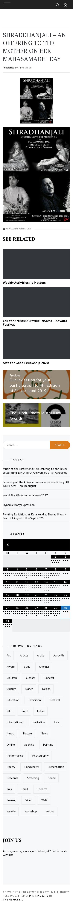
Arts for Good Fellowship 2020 (26, 363)
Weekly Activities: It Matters (24, 282)
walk (44, 800)
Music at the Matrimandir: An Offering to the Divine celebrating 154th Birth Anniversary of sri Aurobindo (35, 470)
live (56, 722)
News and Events (16, 228)
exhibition (34, 700)
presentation (56, 767)
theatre (42, 789)
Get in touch (59, 851)
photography (40, 755)
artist (40, 655)
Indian (41, 711)
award (11, 666)
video (28, 800)
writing (50, 811)
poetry (11, 767)
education (13, 700)
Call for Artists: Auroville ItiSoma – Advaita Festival (35, 323)
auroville (59, 655)
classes (31, 678)
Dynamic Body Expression (19, 505)
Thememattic (13, 899)
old (29, 228)
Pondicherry (31, 767)
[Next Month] (65, 545)
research (12, 778)
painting (48, 744)
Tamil (24, 789)
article (24, 655)
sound (52, 778)
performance (15, 755)
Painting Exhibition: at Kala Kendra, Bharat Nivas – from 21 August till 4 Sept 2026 (34, 516)
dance (29, 689)
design (46, 689)
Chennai (44, 666)
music (10, 733)
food (25, 711)
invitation (39, 722)
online (11, 744)
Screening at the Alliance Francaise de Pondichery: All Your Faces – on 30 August (36, 484)
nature (27, 733)
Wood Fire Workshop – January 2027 (25, 495)
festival (55, 700)
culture (11, 689)
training (11, 800)
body (27, 666)
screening (33, 778)
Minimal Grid (38, 895)
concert (49, 678)
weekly (11, 811)
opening (29, 744)
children (12, 678)
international (15, 722)
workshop (31, 811)
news (44, 733)
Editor (27, 67)
